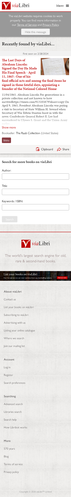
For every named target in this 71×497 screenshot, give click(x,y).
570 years (9, 448)
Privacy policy (11, 472)
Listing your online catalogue (19, 330)
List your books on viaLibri (19, 307)
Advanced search (13, 404)
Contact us (10, 299)
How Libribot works (15, 427)
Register (8, 375)
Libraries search (13, 412)
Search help (10, 419)
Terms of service (13, 464)
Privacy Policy (51, 24)
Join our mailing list (14, 346)
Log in (7, 367)
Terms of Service (27, 24)
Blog (6, 456)
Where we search (14, 338)
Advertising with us (15, 322)
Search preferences (14, 383)
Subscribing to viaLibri (16, 315)
